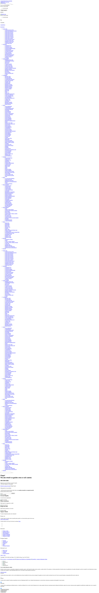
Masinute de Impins (8, 87)
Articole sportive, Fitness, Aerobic (11, 213)
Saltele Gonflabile (8, 170)
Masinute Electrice (8, 86)
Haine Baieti (7, 223)
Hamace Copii (7, 383)
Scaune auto (5, 250)
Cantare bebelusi (8, 188)
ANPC (1, 555)
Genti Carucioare (8, 52)
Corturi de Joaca (8, 164)
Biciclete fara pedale (8, 103)
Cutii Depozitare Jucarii (9, 108)
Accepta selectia (3, 590)
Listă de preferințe (6, 553)
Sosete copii (7, 229)
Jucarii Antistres (8, 148)
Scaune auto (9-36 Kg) (9, 36)
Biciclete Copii (7, 76)
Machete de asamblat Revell (10, 120)
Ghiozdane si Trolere (9, 239)
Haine (4, 443)
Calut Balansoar (8, 107)
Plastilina (6, 146)
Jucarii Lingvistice (8, 132)
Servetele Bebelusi (8, 205)
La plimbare (5, 297)
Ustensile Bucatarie (8, 219)
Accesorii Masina (8, 96)
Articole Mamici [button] (6, 207)
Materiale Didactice (8, 245)
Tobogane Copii (8, 159)
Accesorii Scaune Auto (9, 40)
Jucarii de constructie (9, 114)
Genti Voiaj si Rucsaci (9, 94)
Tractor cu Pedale (8, 88)
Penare (6, 240)
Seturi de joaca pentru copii (10, 123)
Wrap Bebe (7, 101)
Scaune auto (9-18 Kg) (9, 34)
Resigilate (7, 218)
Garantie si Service (6, 531)
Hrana (4, 399)
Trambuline (7, 160)
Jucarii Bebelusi (8, 111)
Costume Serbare (8, 231)
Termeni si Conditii (6, 536)
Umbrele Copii (7, 100)
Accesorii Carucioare (9, 51)
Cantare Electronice (8, 220)
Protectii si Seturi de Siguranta (10, 68)
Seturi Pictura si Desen (9, 145)
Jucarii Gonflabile (8, 118)
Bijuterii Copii (7, 154)
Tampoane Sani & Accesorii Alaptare (11, 217)
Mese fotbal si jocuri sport (9, 172)
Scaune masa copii (8, 179)
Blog (19, 521)
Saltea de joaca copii (8, 66)
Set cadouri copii (8, 215)
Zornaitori (7, 143)
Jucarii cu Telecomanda (9, 113)
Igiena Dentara (7, 206)
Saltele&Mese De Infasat (9, 60)
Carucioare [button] (5, 44)
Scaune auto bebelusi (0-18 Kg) (10, 30)
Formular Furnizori (6, 545)
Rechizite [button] (4, 238)
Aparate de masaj (8, 216)
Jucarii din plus (7, 116)
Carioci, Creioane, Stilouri (9, 241)
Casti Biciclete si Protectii (9, 79)
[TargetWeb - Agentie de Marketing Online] (39, 559)
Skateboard (7, 89)
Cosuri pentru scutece (9, 189)
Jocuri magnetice (8, 151)
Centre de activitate (8, 286)
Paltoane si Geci (8, 236)
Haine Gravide (7, 214)
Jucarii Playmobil (8, 150)
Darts (6, 176)
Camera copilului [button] (6, 58)
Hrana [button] (4, 177)
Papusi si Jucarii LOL (9, 153)
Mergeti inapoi (13, 485)
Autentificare (2, 1)
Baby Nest (7, 62)
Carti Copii (7, 243)
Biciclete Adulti (8, 77)
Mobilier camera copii (9, 59)
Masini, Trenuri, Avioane (9, 142)
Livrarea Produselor (6, 534)
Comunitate (10, 0)
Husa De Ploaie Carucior (9, 54)
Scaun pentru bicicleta (9, 80)
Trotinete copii (7, 82)
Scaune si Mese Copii (9, 174)
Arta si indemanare (8, 106)
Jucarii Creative (8, 125)
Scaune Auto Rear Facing (9, 39)
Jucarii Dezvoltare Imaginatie (10, 131)
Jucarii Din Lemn (8, 144)
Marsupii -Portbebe (8, 102)
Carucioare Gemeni (8, 47)
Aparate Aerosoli (8, 185)
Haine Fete (7, 222)
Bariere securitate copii (9, 73)
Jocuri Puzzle (7, 136)
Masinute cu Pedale (8, 84)
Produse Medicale (8, 197)
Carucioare (5, 266)
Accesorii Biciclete (8, 78)
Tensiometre (7, 199)
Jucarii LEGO (7, 124)
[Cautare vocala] (12, 4)
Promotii (4, 248)
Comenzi (4, 552)
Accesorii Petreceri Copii (9, 233)
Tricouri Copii (7, 448)
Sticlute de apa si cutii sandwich (11, 247)
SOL (4, 555)
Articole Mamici (6, 429)
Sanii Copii (7, 92)
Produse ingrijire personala (10, 196)
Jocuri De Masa (8, 135)
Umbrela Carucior (8, 56)
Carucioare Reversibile (9, 50)
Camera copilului (6, 280)
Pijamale (6, 228)
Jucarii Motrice (7, 133)
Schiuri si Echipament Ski (9, 93)
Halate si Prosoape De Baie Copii (11, 230)
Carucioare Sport (8, 49)
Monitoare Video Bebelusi (10, 70)
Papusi (6, 121)
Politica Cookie (5, 530)
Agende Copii (7, 244)
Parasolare (7, 57)
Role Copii (7, 90)
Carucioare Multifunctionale (10, 48)
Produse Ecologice (8, 195)
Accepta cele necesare (5, 589)
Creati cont (5, 551)
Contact (1, 0)
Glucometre (7, 190)
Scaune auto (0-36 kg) (9, 254)
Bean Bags (7, 71)
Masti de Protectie (8, 203)
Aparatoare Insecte (8, 53)
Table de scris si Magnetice (10, 246)
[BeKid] (3, 14)
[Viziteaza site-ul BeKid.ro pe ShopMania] (23, 559)
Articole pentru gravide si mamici (11, 210)
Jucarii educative (8, 117)
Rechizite (4, 460)
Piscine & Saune (8, 169)
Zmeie (6, 167)
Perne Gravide (7, 212)
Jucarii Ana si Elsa (8, 138)
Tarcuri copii (7, 61)
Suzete (6, 182)
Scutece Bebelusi (8, 198)
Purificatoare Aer (8, 202)
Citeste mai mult (3, 572)
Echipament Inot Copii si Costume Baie (12, 232)
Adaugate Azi (5, 541)
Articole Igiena (7, 186)
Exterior (4, 378)
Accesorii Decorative (9, 67)
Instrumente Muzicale (9, 109)
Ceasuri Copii (7, 99)
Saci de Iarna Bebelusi (9, 55)
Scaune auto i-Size (8, 43)
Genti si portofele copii (9, 95)
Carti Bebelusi (7, 127)
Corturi (6, 74)
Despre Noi (5, 0)
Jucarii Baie (7, 110)
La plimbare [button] (5, 75)
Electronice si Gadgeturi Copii (10, 149)
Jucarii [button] (4, 105)
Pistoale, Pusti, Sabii (8, 122)
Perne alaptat (7, 211)
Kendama (7, 147)
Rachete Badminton (8, 157)
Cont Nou (7, 1)
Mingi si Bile (7, 166)
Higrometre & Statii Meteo (10, 191)
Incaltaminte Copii (8, 234)
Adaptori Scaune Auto (9, 42)
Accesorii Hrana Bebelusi (9, 178)
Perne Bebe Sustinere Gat (9, 319)
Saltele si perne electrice (9, 209)
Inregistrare (2, 26)
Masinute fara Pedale (9, 85)
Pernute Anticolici (8, 415)
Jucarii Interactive (8, 119)
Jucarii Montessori (8, 155)
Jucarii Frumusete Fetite (9, 141)
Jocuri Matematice (8, 126)
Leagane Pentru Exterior (9, 163)
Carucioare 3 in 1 (8, 46)
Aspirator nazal (8, 187)
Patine (6, 91)
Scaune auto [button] (5, 28)
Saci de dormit (7, 72)
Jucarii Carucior (8, 112)
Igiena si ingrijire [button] (6, 184)
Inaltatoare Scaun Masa (9, 180)
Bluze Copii (7, 225)
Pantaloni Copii (8, 235)
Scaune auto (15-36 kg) (9, 37)
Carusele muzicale (8, 63)
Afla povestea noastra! (4, 519)
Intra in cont (5, 550)
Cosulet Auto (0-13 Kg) (9, 29)
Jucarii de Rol (7, 115)
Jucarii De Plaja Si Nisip (9, 171)
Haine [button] (4, 221)
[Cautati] (11, 4)
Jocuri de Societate (8, 351)
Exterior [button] (4, 156)
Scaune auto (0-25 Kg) (9, 31)
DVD (6, 208)
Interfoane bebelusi (8, 69)
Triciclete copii (7, 81)
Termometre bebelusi (9, 200)
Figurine (6, 137)
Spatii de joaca (7, 165)
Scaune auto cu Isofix (9, 38)
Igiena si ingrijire (6, 406)
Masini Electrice (8, 104)
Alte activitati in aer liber (9, 175)
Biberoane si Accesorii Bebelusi (11, 181)
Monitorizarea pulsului (9, 192)
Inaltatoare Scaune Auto (9, 41)
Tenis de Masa (7, 173)
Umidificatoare (7, 201)
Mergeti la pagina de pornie (5, 485)
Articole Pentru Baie (8, 204)
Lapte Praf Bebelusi (8, 183)
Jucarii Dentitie (7, 152)
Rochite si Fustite (8, 237)
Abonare (13, 493)
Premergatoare (7, 83)
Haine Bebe (7, 224)
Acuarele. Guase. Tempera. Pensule (11, 242)
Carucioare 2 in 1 (8, 45)
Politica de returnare (6, 535)
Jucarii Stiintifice (8, 134)
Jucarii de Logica (8, 128)
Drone (6, 168)
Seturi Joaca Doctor (8, 140)
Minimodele (7, 139)
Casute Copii (7, 158)
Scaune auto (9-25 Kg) (9, 35)
